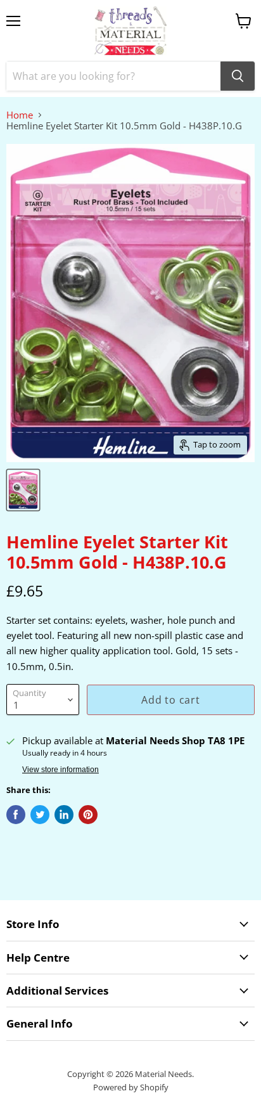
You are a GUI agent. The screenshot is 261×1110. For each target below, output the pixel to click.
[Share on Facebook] (15, 814)
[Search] (237, 76)
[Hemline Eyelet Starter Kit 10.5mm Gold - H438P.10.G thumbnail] (23, 490)
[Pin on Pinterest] (88, 814)
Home (19, 115)
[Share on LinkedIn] (63, 814)
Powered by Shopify (131, 1087)
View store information (60, 769)
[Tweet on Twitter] (39, 814)
